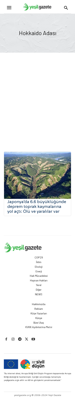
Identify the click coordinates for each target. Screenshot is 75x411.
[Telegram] (19, 339)
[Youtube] (33, 339)
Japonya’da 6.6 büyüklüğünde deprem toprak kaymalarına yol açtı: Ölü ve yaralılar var (36, 206)
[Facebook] (6, 339)
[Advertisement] (37, 103)
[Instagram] (13, 339)
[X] (26, 339)
